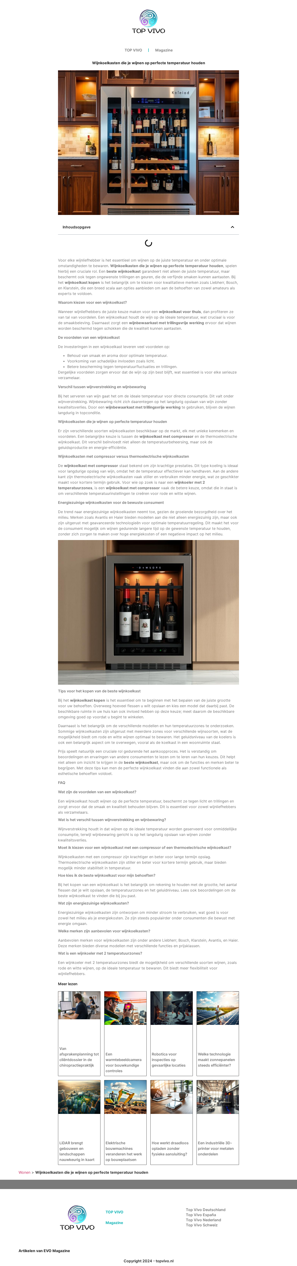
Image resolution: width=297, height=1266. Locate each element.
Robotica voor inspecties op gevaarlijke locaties (169, 1060)
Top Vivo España (201, 1214)
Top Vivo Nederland (203, 1220)
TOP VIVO (133, 50)
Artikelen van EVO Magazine (44, 1250)
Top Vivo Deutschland (206, 1209)
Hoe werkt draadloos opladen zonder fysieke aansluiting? (170, 1148)
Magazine (164, 50)
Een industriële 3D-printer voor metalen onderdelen (216, 1148)
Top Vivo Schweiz (202, 1225)
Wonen (24, 1172)
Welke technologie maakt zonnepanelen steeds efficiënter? (216, 1060)
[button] (232, 227)
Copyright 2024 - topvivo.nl (149, 1261)
